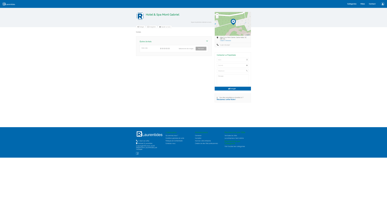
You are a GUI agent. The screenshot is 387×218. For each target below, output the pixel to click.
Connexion (198, 135)
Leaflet (247, 35)
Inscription (198, 138)
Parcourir (201, 48)
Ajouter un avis (165, 27)
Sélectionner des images (186, 48)
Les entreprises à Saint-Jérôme (234, 138)
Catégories (351, 4)
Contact (372, 4)
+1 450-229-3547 (225, 45)
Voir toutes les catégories (235, 146)
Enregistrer (152, 27)
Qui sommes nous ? (172, 135)
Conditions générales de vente (175, 138)
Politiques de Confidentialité (174, 141)
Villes (362, 4)
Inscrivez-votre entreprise (203, 141)
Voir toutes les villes (231, 135)
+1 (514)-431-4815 (143, 141)
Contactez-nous (170, 143)
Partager (141, 27)
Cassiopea (139, 149)
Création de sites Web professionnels (206, 143)
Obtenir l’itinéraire (225, 40)
